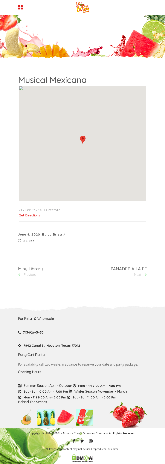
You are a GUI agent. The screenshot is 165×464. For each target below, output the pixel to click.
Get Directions (29, 215)
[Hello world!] (84, 417)
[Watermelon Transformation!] (65, 417)
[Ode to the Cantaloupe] (26, 417)
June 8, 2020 (29, 234)
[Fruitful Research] (46, 417)
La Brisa (54, 234)
